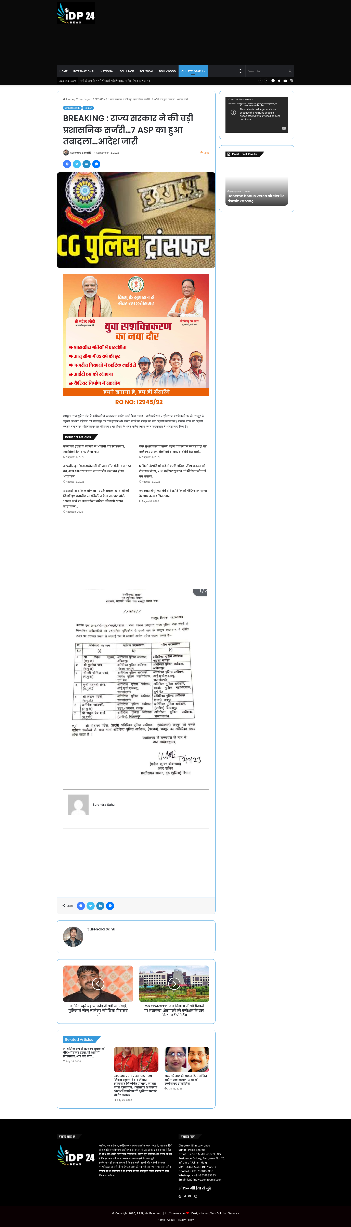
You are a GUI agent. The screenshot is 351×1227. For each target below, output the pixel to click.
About (171, 1219)
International (84, 71)
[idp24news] (76, 13)
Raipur (88, 107)
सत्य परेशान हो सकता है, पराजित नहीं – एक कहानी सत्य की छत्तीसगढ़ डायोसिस (186, 1080)
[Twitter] (185, 1196)
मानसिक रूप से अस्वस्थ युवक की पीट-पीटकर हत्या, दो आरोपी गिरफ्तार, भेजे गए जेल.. (84, 1052)
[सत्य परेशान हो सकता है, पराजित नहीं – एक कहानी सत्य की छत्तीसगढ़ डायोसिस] (187, 1059)
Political (146, 71)
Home (64, 71)
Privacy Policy (185, 1219)
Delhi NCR (127, 71)
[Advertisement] (216, 32)
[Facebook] (181, 1196)
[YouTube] (190, 1196)
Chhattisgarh (192, 71)
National (107, 71)
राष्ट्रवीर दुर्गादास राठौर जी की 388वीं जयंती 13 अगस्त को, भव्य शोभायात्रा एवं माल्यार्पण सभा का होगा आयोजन (97, 471)
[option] (256, 183)
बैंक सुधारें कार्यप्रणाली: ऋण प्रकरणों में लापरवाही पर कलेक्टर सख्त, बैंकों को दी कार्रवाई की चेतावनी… (129, 80)
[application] (256, 115)
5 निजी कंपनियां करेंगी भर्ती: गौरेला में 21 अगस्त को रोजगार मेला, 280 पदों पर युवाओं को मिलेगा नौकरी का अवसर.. (172, 471)
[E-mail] (70, 825)
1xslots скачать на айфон (248, 200)
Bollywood (167, 71)
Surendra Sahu (79, 152)
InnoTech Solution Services (222, 1213)
